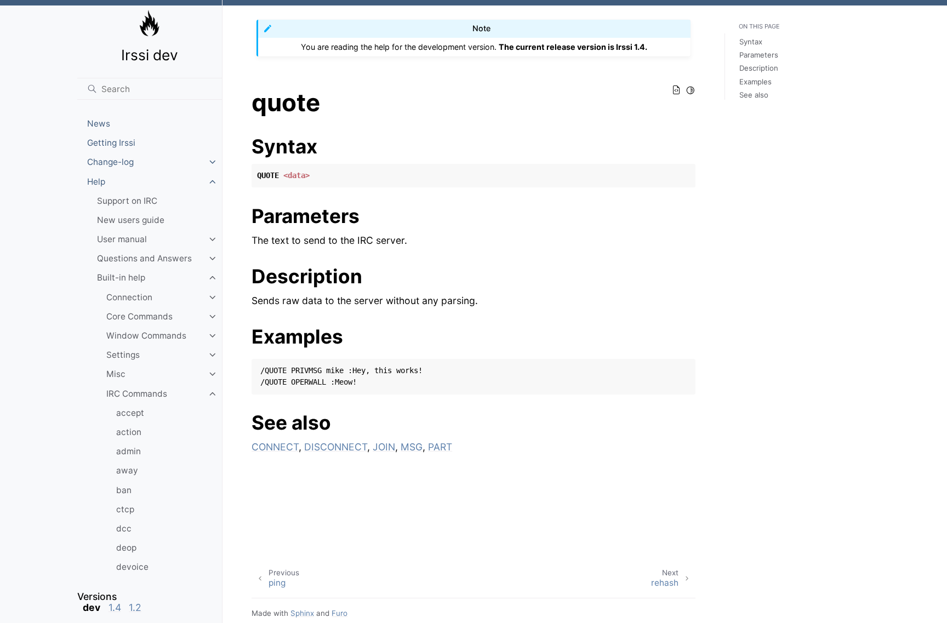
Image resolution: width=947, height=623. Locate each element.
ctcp (125, 509)
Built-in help (121, 277)
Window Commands (146, 335)
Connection (129, 297)
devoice (132, 567)
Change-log (110, 162)
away (127, 470)
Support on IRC (127, 201)
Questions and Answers (144, 258)
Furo (339, 613)
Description (758, 68)
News (98, 123)
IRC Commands (136, 393)
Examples (755, 81)
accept (130, 413)
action (128, 432)
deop (126, 547)
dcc (124, 528)
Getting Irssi (111, 143)
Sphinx (302, 613)
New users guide (130, 220)
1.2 (135, 607)
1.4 (115, 607)
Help (96, 181)
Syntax (750, 41)
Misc (115, 374)
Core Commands (139, 316)
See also (753, 94)
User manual (122, 239)
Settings (123, 355)
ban (124, 490)
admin (128, 451)
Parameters (758, 54)
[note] (149, 602)
